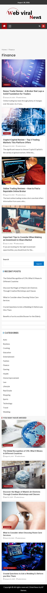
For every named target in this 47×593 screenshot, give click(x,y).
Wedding (6, 412)
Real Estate (7, 390)
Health (5, 374)
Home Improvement (11, 378)
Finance (7, 84)
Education (7, 352)
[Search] (39, 26)
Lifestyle (6, 386)
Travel (5, 407)
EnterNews (34, 587)
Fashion (6, 361)
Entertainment (8, 357)
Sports (5, 399)
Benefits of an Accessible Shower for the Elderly (21, 316)
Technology (7, 403)
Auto (5, 340)
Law (4, 382)
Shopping (6, 395)
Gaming (6, 369)
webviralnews (22, 97)
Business (6, 344)
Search (6, 259)
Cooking (6, 348)
